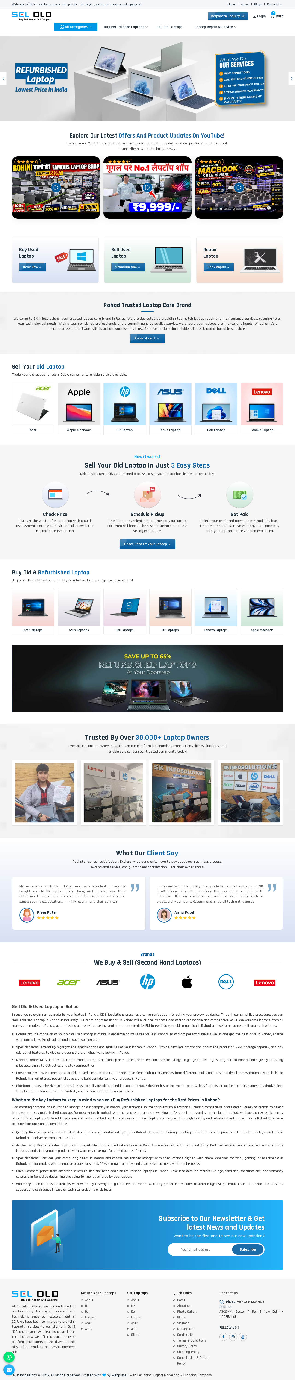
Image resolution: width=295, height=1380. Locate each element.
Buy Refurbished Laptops (124, 26)
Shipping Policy (188, 1352)
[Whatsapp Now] (9, 1357)
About (245, 4)
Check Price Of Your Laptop (145, 544)
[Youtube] (243, 1337)
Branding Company (197, 1375)
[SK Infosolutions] (31, 16)
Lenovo (90, 1317)
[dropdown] (91, 26)
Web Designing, (141, 1375)
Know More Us (145, 338)
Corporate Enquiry (226, 16)
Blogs (258, 4)
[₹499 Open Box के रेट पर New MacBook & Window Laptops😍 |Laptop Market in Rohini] (239, 187)
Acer (88, 1323)
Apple (89, 1300)
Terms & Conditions (191, 1340)
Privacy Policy (187, 1346)
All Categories (76, 26)
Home (232, 4)
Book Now (30, 267)
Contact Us (274, 4)
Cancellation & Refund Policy (193, 1361)
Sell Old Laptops (169, 26)
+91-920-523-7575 (251, 1302)
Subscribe (248, 1249)
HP (87, 1306)
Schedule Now (126, 267)
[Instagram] (233, 1337)
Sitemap (183, 1323)
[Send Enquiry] (9, 1369)
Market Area (186, 1329)
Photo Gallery (187, 1311)
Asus (88, 1329)
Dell (87, 1311)
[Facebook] (223, 1337)
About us (184, 1306)
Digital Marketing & (168, 1375)
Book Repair (216, 267)
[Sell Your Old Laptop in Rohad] (147, 78)
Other (135, 1335)
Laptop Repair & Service (214, 26)
